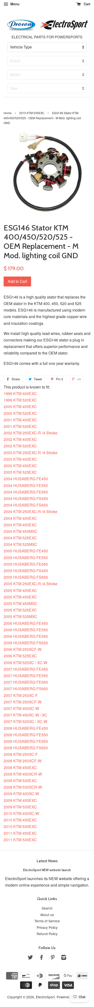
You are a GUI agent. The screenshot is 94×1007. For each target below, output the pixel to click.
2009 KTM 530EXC (20, 807)
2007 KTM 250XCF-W (22, 702)
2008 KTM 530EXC (20, 780)
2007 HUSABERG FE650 (26, 682)
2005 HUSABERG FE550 (26, 557)
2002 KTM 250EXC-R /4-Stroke (30, 433)
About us (47, 914)
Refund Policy (47, 933)
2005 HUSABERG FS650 (26, 577)
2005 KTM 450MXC (20, 603)
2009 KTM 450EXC (20, 800)
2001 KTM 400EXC (20, 420)
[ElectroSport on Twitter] (30, 958)
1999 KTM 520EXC (20, 400)
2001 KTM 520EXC (20, 426)
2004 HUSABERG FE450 (26, 478)
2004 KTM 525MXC (20, 544)
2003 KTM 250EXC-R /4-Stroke (30, 452)
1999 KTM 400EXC (20, 393)
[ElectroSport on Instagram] (63, 958)
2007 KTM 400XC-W (21, 708)
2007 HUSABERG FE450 (26, 669)
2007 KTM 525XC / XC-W (25, 721)
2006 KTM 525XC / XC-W (25, 662)
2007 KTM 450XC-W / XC (25, 715)
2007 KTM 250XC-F (21, 695)
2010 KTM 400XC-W (21, 813)
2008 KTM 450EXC (20, 767)
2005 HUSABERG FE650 (26, 564)
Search (47, 908)
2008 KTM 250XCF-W (22, 761)
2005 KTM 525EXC (20, 610)
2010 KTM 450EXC (20, 820)
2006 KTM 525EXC (20, 656)
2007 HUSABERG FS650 (26, 688)
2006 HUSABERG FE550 (26, 629)
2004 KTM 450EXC (20, 525)
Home (8, 113)
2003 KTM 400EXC (20, 459)
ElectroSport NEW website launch (47, 870)
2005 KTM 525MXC (20, 616)
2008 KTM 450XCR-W (23, 774)
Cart (86, 3)
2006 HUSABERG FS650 (26, 643)
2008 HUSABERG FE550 (26, 734)
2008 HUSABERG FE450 (26, 728)
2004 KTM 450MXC (20, 531)
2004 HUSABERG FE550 (26, 485)
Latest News (47, 861)
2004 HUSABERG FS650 (26, 505)
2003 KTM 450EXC (20, 465)
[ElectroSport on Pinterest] (52, 958)
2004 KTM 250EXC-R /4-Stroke (30, 511)
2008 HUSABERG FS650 (26, 747)
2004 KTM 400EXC (20, 518)
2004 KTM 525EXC (20, 538)
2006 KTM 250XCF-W (22, 649)
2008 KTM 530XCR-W (23, 787)
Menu (14, 3)
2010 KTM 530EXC (31, 113)
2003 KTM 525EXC (20, 472)
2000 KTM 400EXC (20, 406)
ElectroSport (45, 996)
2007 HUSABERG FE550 (26, 675)
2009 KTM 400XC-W (21, 793)
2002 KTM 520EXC (20, 446)
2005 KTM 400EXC (20, 590)
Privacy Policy (47, 927)
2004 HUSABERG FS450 (26, 498)
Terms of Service (47, 920)
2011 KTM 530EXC (20, 839)
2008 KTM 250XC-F (21, 754)
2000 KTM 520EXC (20, 413)
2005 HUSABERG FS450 (26, 570)
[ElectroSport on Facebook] (41, 958)
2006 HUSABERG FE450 (26, 623)
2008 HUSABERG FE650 (26, 741)
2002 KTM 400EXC (20, 439)
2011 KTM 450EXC (20, 833)
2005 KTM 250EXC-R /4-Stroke (30, 583)
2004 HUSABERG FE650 (26, 492)
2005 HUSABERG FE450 (26, 551)
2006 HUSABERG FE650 (26, 636)
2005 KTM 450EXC (20, 597)
